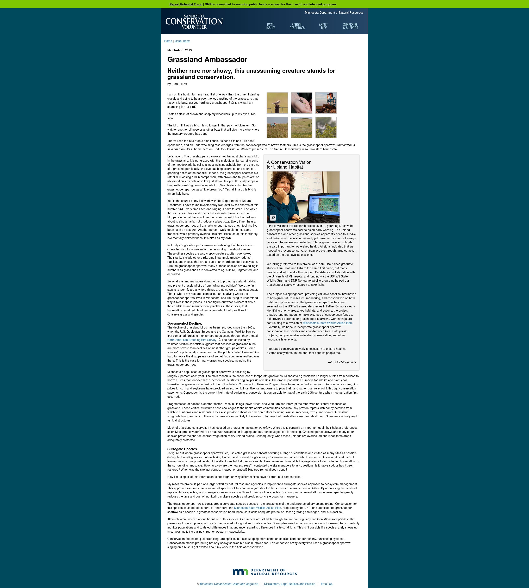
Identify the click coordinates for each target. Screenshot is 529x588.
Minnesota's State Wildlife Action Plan (327, 323)
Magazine (229, 584)
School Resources (297, 26)
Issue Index (182, 41)
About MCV (324, 26)
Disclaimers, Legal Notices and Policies (289, 584)
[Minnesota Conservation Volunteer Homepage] (194, 21)
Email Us (326, 584)
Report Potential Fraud (185, 4)
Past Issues (270, 26)
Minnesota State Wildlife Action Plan (257, 508)
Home (168, 41)
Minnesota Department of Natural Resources (334, 12)
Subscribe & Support (350, 26)
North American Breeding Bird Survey (191, 340)
